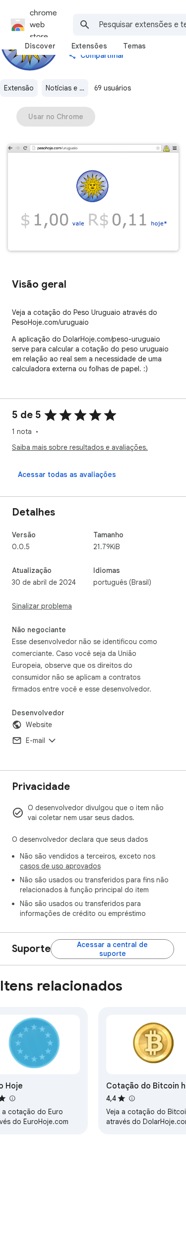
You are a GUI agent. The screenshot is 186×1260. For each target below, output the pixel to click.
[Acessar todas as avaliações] (67, 474)
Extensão (19, 88)
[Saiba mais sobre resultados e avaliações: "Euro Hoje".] (12, 1098)
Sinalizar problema (42, 606)
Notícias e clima (67, 88)
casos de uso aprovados (60, 866)
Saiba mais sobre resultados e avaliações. (80, 447)
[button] (93, 198)
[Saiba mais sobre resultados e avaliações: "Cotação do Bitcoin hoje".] (131, 1098)
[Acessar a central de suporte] (112, 949)
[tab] (40, 46)
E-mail (35, 740)
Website (39, 724)
